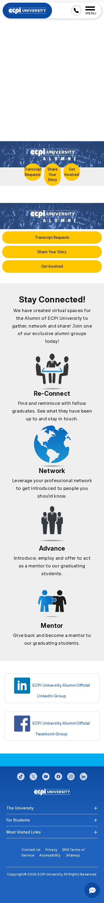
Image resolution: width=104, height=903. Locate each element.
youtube (46, 775)
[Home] (52, 791)
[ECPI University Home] (27, 10)
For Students (18, 820)
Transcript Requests (33, 171)
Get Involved (72, 171)
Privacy (51, 850)
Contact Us (31, 850)
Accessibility (50, 855)
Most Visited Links (23, 832)
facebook (58, 775)
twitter (33, 775)
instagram (71, 775)
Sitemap (73, 855)
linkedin (83, 775)
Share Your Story (52, 174)
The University (20, 808)
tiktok (21, 775)
